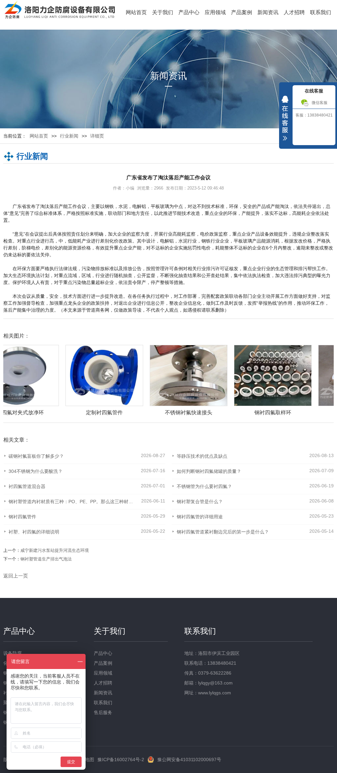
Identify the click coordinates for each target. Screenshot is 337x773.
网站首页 (136, 12)
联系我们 (320, 12)
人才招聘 (294, 12)
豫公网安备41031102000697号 (189, 759)
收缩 (285, 120)
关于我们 (162, 12)
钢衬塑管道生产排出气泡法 (46, 558)
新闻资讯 (267, 12)
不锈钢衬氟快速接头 (126, 412)
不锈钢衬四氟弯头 (295, 412)
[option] (123, 380)
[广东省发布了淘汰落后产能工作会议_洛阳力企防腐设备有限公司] (59, 11)
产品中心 (188, 12)
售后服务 (103, 712)
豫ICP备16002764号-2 (120, 759)
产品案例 (241, 12)
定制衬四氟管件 (42, 412)
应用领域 (215, 12)
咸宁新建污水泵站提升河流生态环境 (54, 550)
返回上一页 (15, 576)
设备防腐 (12, 653)
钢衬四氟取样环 (210, 412)
